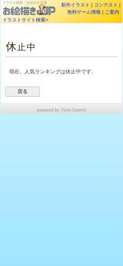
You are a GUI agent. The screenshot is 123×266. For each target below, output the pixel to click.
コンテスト (106, 5)
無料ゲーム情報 (84, 12)
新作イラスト (75, 5)
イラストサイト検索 (23, 20)
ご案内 (112, 12)
